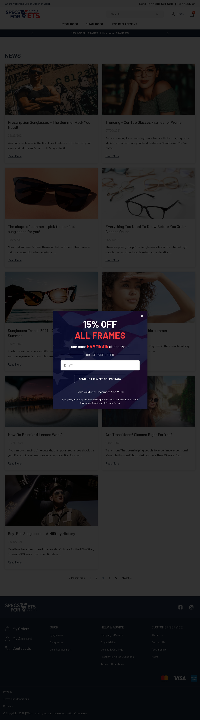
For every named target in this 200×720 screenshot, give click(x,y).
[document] (100, 360)
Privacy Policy (112, 402)
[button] (142, 316)
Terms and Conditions (91, 402)
